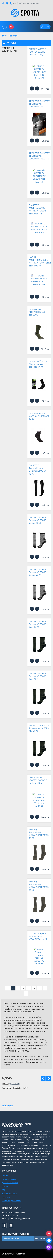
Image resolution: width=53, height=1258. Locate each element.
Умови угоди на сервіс (11, 1200)
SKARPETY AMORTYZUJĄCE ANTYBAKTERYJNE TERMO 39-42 (37, 209)
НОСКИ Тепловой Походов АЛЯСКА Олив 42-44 (37, 676)
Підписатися (42, 1238)
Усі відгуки (7, 1105)
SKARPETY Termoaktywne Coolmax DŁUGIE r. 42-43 (37, 469)
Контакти (6, 1197)
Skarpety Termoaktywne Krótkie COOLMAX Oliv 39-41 (39, 833)
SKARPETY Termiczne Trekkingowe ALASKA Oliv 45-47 (39, 728)
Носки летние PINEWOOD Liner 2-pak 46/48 (37, 312)
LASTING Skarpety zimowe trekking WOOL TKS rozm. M (38, 936)
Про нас (5, 1175)
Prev (43, 1078)
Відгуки (5, 1186)
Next (48, 1078)
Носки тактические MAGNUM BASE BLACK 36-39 (39, 416)
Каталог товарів (9, 1179)
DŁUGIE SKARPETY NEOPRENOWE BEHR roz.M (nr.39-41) (38, 780)
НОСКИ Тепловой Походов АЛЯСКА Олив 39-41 (37, 624)
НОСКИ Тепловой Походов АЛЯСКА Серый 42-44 (37, 572)
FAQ (3, 1190)
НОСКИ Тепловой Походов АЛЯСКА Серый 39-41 (37, 520)
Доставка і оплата (10, 1182)
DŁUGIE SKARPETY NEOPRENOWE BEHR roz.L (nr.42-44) (38, 52)
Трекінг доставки (9, 1193)
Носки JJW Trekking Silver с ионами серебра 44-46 (38, 364)
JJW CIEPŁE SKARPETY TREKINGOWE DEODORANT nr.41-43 (39, 104)
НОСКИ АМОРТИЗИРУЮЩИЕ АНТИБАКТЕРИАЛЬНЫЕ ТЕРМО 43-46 (39, 261)
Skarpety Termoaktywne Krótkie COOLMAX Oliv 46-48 (39, 885)
